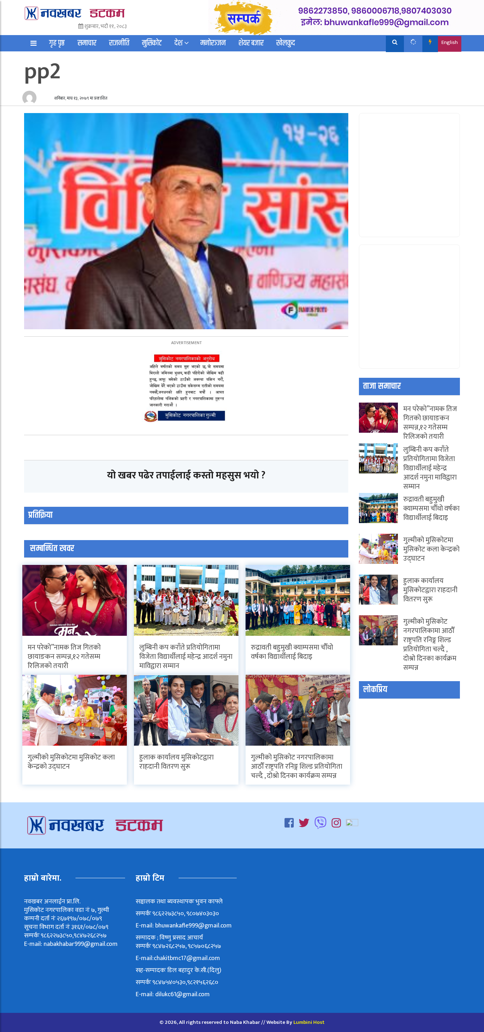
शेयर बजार (251, 43)
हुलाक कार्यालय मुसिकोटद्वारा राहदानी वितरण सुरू (176, 762)
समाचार (87, 43)
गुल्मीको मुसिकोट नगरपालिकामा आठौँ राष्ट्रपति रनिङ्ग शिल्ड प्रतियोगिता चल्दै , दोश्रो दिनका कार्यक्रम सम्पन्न (296, 766)
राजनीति (119, 43)
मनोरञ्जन (213, 43)
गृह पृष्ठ (57, 43)
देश (178, 43)
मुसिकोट (152, 43)
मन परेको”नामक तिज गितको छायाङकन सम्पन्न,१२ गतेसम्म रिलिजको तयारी (64, 656)
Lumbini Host (309, 1022)
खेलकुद (285, 43)
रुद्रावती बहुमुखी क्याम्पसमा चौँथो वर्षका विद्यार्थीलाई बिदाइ (292, 652)
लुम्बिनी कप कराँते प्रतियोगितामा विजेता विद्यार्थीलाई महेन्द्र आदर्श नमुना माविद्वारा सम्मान (185, 656)
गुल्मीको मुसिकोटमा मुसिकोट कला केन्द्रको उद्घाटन (71, 762)
